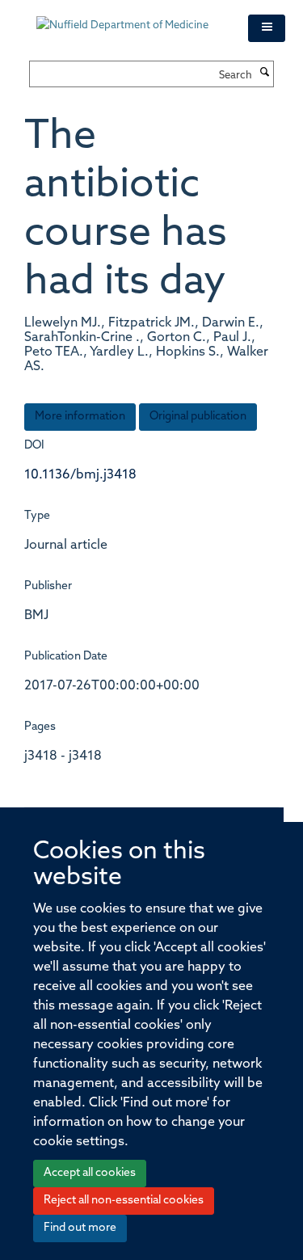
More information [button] (80, 417)
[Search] (265, 73)
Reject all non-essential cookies (124, 1201)
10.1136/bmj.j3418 (80, 475)
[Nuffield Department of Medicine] (130, 18)
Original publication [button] (197, 417)
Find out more (80, 1228)
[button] (266, 28)
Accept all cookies (90, 1173)
